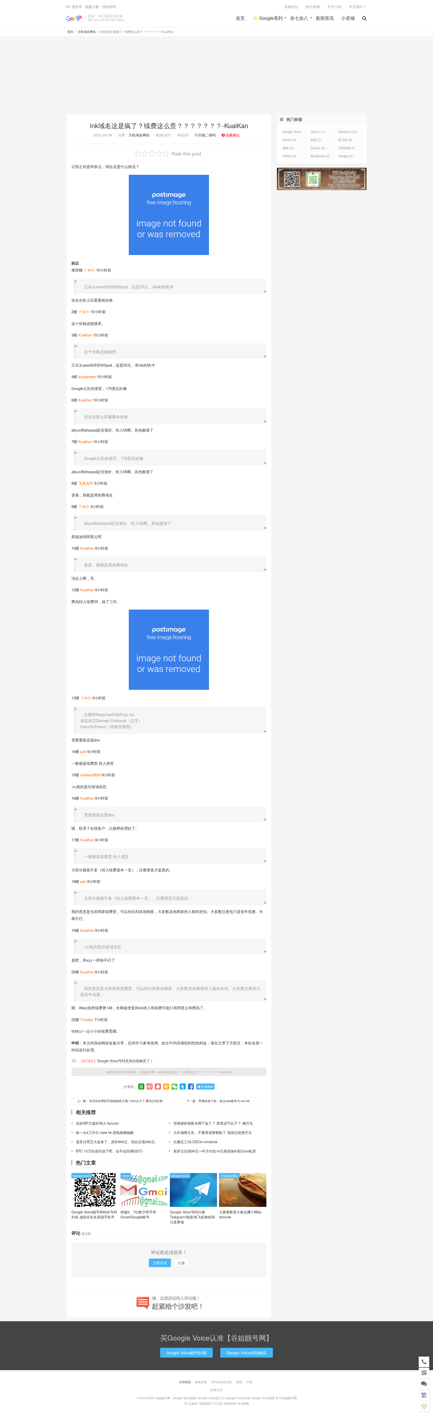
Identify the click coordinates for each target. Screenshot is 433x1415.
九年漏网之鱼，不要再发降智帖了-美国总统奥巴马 (212, 1132)
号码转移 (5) (346, 148)
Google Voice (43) (292, 132)
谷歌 (239, 1382)
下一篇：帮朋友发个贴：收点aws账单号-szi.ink (218, 1101)
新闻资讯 (325, 18)
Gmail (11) (317, 131)
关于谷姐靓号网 (286, 1398)
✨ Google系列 (267, 18)
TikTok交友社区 (221, 1382)
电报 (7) (315, 139)
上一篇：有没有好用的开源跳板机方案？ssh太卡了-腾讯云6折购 (120, 1101)
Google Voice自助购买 (247, 1353)
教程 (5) (288, 148)
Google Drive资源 (263, 1398)
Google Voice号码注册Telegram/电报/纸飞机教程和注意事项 (192, 1216)
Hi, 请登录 (74, 6)
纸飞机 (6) (345, 139)
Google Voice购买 (185, 1398)
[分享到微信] (174, 1087)
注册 (181, 1262)
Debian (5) (317, 148)
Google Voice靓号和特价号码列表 (94, 1214)
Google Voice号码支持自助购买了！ (125, 1060)
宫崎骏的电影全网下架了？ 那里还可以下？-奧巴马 (213, 1123)
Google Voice (82, 1176)
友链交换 (201, 1382)
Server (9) (289, 139)
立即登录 (160, 1262)
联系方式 (216, 1390)
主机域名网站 (87, 31)
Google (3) (345, 156)
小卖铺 (348, 18)
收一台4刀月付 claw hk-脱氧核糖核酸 (105, 1132)
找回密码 (109, 6)
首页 (240, 18)
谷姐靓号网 (74, 18)
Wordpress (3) (320, 156)
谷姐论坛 (291, 6)
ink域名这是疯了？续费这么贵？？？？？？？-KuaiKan (169, 125)
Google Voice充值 (238, 1398)
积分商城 (313, 6)
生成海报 (206, 1086)
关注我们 (356, 6)
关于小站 (334, 6)
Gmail (126, 1176)
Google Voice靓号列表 (186, 1353)
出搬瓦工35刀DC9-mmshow (195, 1141)
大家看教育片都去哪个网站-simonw (240, 1214)
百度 (249, 1382)
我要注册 (92, 6)
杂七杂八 (299, 18)
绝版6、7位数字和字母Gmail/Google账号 (138, 1214)
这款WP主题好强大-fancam (97, 1123)
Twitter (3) (289, 156)
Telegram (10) (347, 131)
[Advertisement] (216, 75)
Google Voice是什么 (211, 1398)
